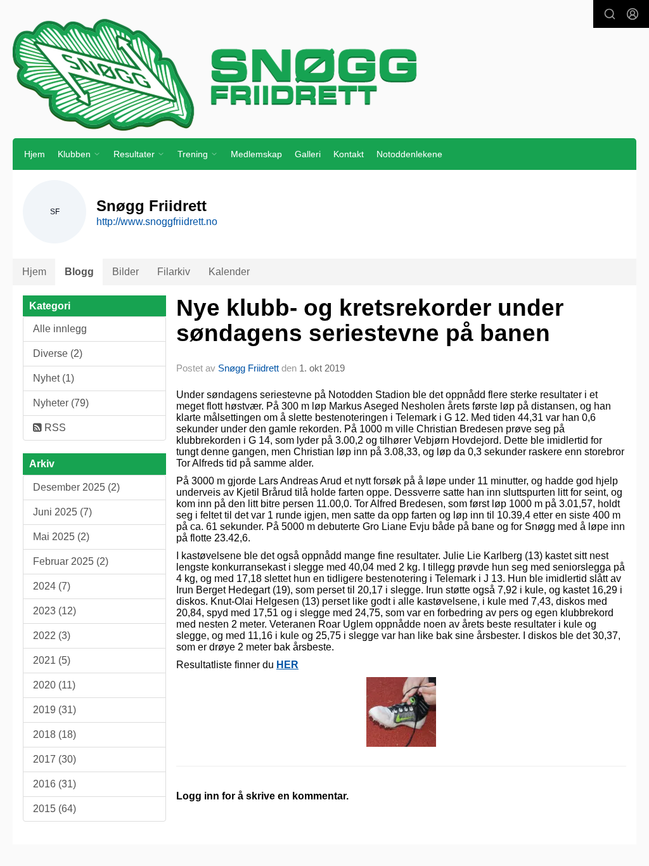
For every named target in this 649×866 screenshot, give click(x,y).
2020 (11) (54, 685)
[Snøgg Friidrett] (324, 74)
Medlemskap (256, 154)
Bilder (125, 271)
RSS (54, 427)
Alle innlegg (60, 328)
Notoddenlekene (409, 154)
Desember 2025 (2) (76, 487)
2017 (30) (54, 759)
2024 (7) (51, 586)
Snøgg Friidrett (248, 368)
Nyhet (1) (53, 378)
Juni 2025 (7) (62, 512)
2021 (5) (51, 660)
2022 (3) (51, 635)
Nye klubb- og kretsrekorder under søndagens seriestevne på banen (369, 321)
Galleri (308, 154)
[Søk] (609, 14)
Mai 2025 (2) (61, 536)
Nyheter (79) (61, 402)
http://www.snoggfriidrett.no (156, 221)
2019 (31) (54, 709)
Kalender (229, 271)
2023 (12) (54, 610)
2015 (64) (54, 808)
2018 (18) (54, 734)
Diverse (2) (57, 353)
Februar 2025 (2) (70, 561)
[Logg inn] (632, 14)
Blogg (79, 271)
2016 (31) (54, 784)
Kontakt (348, 154)
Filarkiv (173, 271)
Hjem (34, 154)
